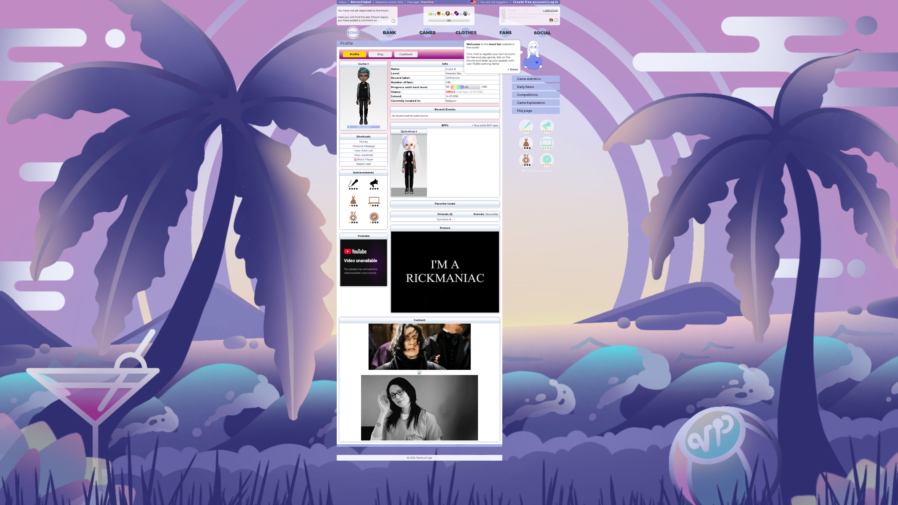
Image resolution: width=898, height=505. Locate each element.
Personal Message (364, 146)
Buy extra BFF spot (486, 125)
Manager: (420, 2)
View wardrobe (363, 155)
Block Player (365, 159)
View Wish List (363, 150)
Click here (473, 54)
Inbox (342, 2)
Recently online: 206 (389, 2)
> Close (512, 69)
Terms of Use (424, 457)
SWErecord (453, 77)
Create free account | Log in (535, 2)
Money (363, 141)
